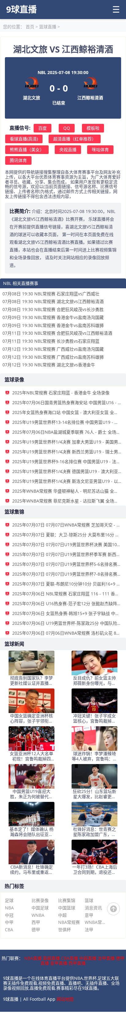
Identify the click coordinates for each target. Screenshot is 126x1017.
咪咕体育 (100, 149)
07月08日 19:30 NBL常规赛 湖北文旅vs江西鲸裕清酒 (53, 301)
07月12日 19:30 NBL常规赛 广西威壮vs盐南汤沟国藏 (53, 349)
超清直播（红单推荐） (74, 139)
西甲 (35, 922)
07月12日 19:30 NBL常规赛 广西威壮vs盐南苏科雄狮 (53, 357)
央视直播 (67, 149)
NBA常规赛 (69, 922)
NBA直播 (33, 958)
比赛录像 (40, 900)
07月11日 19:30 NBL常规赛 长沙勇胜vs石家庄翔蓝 (50, 341)
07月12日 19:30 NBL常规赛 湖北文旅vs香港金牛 (48, 365)
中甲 (9, 922)
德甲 (35, 929)
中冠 (9, 915)
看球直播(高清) (24, 139)
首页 (30, 27)
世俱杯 (64, 929)
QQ (66, 128)
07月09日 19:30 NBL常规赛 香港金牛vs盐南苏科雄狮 (53, 325)
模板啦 (93, 128)
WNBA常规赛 (96, 922)
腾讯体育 (18, 160)
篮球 (89, 900)
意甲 (89, 915)
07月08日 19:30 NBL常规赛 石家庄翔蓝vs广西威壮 (50, 294)
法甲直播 (106, 958)
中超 (62, 915)
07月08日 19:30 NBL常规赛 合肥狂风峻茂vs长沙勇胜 (53, 309)
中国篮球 (66, 908)
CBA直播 (69, 958)
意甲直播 (58, 963)
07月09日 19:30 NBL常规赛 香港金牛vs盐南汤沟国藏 (53, 317)
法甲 (89, 929)
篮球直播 (47, 27)
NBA (9, 908)
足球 (9, 900)
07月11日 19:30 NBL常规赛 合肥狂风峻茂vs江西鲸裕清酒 (57, 333)
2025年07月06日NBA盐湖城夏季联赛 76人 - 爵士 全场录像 (68, 432)
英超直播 (51, 958)
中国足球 (40, 908)
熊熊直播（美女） (27, 149)
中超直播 (87, 958)
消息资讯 (93, 908)
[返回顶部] (113, 908)
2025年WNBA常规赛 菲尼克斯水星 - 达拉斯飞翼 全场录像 (67, 501)
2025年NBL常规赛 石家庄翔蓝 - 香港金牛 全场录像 (60, 393)
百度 (42, 128)
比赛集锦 (66, 900)
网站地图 (65, 999)
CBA (9, 929)
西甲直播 (77, 963)
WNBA (37, 915)
